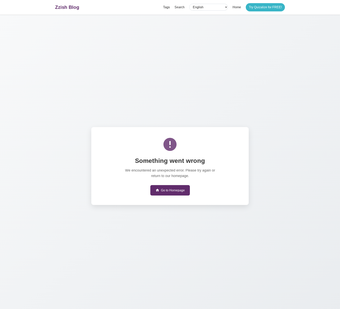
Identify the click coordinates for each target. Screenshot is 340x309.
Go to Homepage (173, 190)
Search (180, 7)
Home (237, 7)
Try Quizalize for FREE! (265, 7)
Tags (166, 7)
